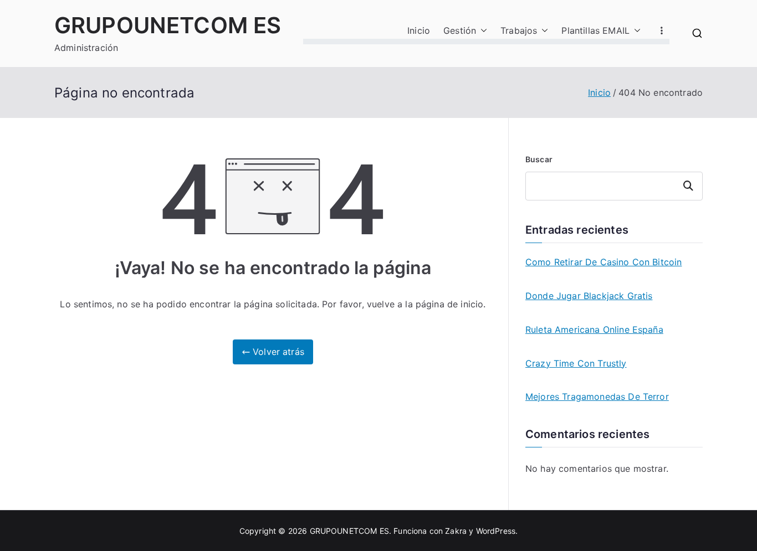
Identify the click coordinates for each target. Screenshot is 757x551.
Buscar (539, 159)
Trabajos (518, 30)
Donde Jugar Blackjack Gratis (588, 295)
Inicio (418, 30)
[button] (481, 31)
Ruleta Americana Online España (594, 329)
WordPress (495, 530)
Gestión (459, 30)
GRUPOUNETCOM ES (167, 25)
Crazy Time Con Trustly (576, 363)
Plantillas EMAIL (595, 30)
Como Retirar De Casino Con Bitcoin (603, 261)
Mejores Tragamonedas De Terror (597, 396)
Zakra (456, 530)
